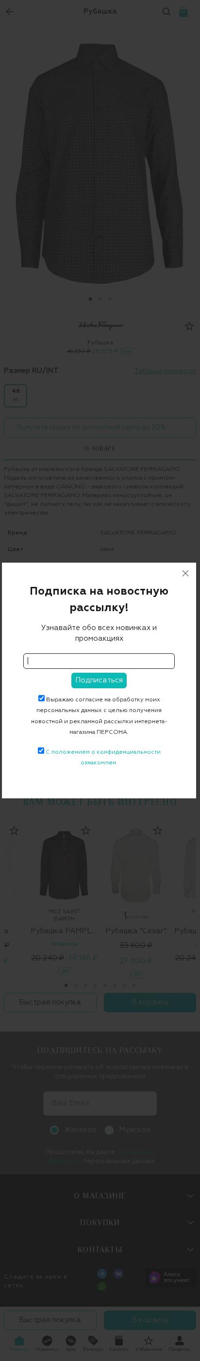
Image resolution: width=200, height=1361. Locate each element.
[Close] (185, 573)
